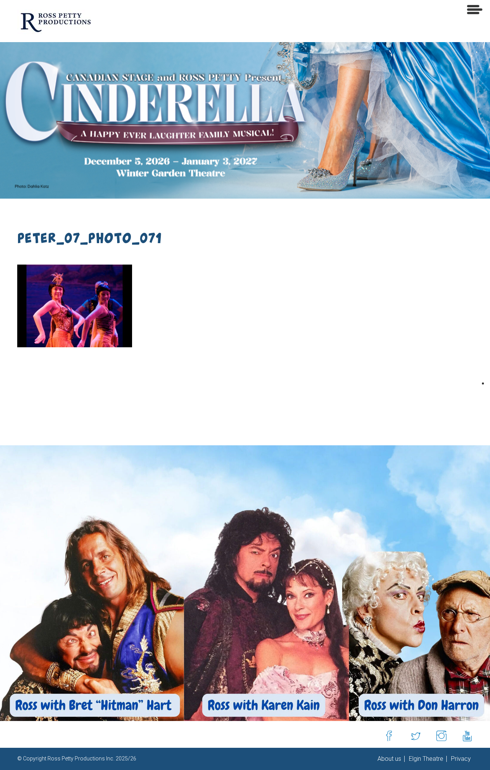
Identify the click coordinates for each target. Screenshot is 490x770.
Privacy (460, 759)
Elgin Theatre (425, 759)
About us (389, 759)
